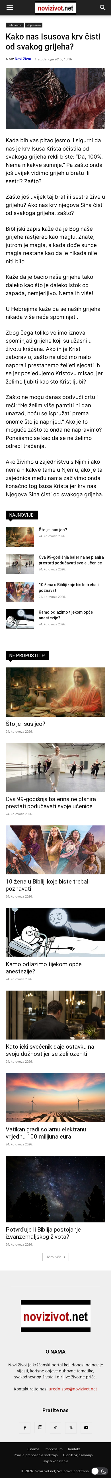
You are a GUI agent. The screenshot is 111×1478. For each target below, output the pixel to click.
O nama (33, 1449)
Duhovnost (14, 25)
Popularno (34, 25)
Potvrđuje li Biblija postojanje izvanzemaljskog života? (43, 1233)
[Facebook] (24, 1428)
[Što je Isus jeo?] (20, 537)
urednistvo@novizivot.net (73, 1389)
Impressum (54, 1449)
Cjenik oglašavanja (78, 1455)
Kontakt (74, 1449)
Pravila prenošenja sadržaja (36, 1455)
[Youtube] (86, 1428)
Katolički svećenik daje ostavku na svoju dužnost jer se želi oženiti (50, 1050)
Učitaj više (54, 1256)
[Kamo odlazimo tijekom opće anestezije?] (20, 619)
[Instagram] (40, 1427)
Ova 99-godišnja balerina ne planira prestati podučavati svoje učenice (51, 803)
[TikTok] (55, 1428)
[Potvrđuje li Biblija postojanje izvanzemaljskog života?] (55, 1189)
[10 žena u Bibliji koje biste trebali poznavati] (20, 592)
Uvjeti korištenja (55, 1461)
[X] (71, 1428)
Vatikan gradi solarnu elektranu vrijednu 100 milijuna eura (46, 1133)
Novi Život (23, 59)
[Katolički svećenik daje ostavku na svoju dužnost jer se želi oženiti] (55, 1015)
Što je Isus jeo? (53, 529)
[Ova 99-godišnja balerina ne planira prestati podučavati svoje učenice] (20, 564)
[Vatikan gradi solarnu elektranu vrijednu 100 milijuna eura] (55, 1097)
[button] (10, 7)
